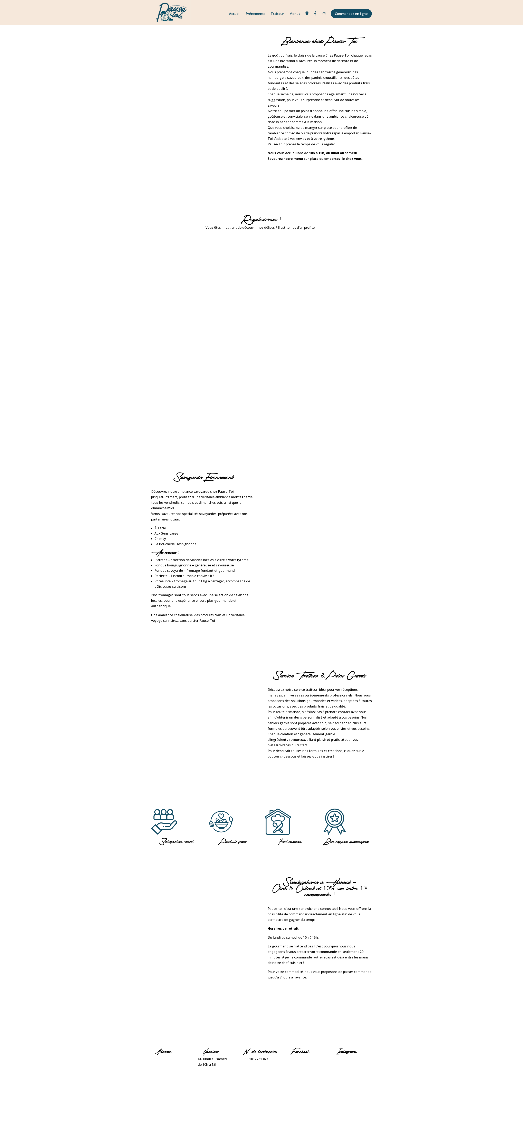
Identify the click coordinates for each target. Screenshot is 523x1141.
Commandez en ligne (351, 13)
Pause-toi (298, 1059)
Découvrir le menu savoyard (183, 634)
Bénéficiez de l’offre (291, 991)
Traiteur (277, 14)
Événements (255, 14)
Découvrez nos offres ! (293, 770)
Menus (294, 14)
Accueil (234, 14)
